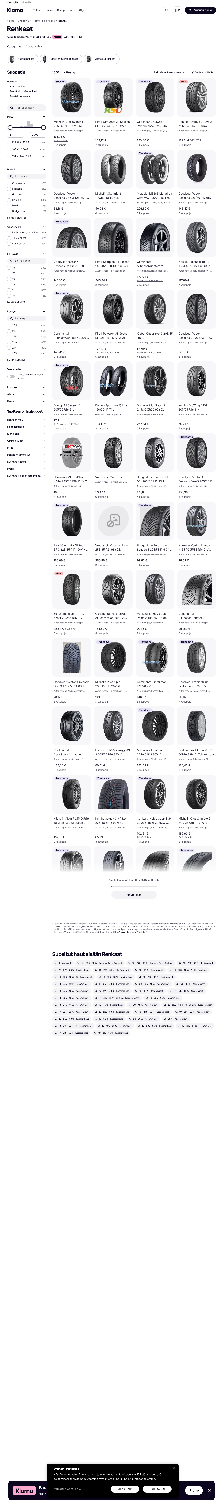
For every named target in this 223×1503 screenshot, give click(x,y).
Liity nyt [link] (194, 1490)
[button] (177, 10)
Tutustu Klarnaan (43, 10)
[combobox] (169, 72)
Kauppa (61, 10)
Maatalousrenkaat (20, 96)
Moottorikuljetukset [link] (44, 21)
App (72, 10)
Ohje (81, 10)
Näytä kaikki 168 (17, 217)
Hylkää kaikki (125, 1489)
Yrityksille (26, 2)
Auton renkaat (18, 86)
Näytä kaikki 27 (16, 302)
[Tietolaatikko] (74, 73)
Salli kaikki (157, 1489)
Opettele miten (73, 36)
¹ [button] (150, 280)
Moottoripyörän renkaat (23, 91)
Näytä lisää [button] (134, 895)
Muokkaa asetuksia (67, 1489)
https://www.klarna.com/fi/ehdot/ (130, 932)
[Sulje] (174, 1468)
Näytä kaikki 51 (16, 359)
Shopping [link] (23, 21)
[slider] (10, 127)
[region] (113, 1481)
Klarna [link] (10, 21)
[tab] (14, 46)
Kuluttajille (12, 2)
